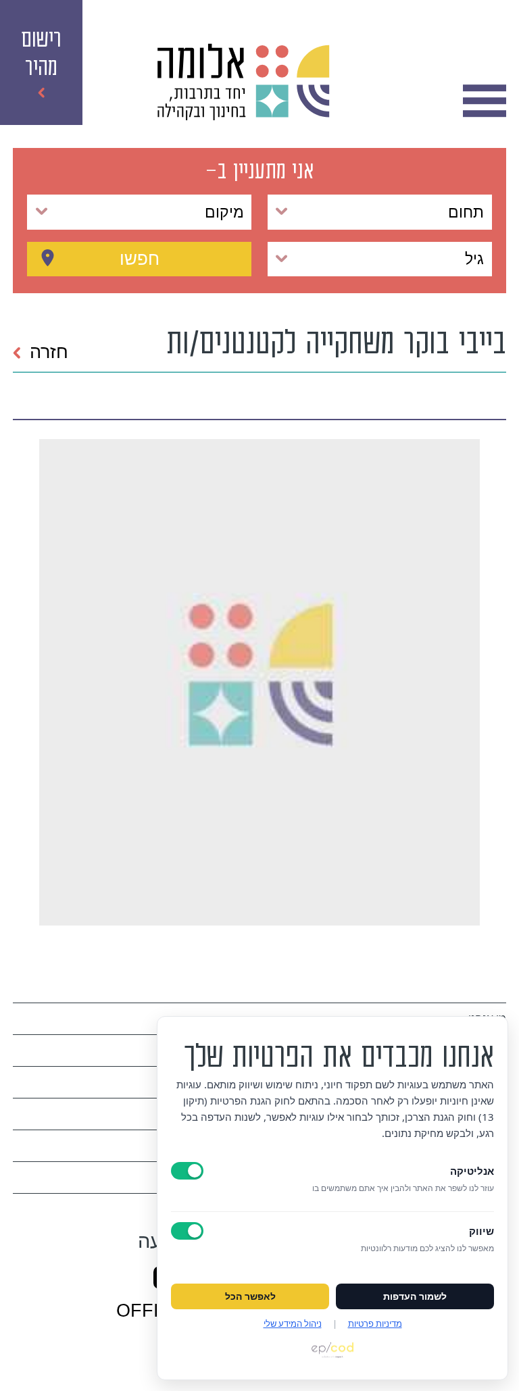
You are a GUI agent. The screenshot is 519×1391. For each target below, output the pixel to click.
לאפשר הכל (250, 1296)
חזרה (49, 352)
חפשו (139, 259)
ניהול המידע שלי (293, 1323)
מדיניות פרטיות (375, 1323)
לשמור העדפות (415, 1296)
